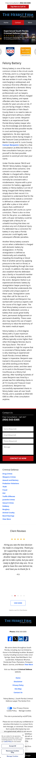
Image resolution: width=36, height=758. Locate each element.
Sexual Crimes (8, 503)
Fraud (4, 490)
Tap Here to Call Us (18, 6)
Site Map (18, 689)
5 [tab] (24, 595)
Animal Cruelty (8, 512)
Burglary (5, 509)
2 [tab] (15, 595)
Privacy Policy (18, 685)
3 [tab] (18, 595)
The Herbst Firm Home (18, 15)
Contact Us (7, 412)
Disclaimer (18, 681)
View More (6, 519)
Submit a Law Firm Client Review (18, 610)
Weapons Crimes (9, 477)
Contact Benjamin (10, 145)
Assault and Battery (10, 480)
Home (6, 22)
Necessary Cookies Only (12, 751)
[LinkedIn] (20, 638)
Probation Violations (10, 483)
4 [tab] (21, 595)
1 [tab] (12, 595)
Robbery (5, 506)
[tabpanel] (18, 556)
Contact (18, 22)
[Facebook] (10, 638)
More (30, 22)
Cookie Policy (12, 711)
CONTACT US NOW (18, 458)
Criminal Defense (10, 469)
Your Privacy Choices (21, 708)
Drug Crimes (7, 474)
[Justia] (26, 638)
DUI (3, 493)
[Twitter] (15, 638)
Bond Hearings (8, 516)
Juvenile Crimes (8, 500)
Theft (4, 487)
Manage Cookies (25, 711)
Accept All (12, 746)
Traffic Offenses (8, 496)
